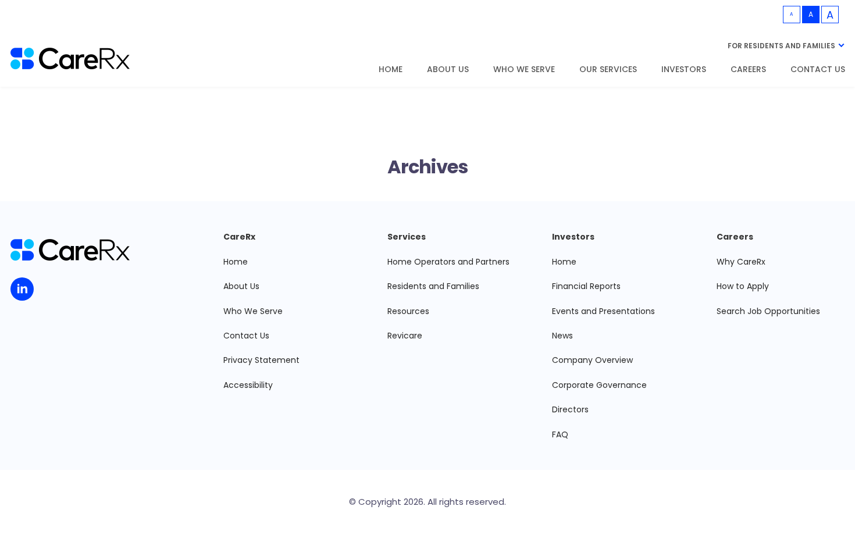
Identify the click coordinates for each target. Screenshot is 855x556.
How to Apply (743, 286)
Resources (408, 311)
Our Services (608, 70)
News (562, 335)
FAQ (560, 434)
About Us (448, 70)
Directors (570, 409)
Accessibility (248, 385)
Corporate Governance (599, 385)
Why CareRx (741, 262)
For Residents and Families (781, 46)
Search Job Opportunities (768, 311)
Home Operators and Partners (448, 262)
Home (390, 70)
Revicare (404, 335)
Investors (683, 70)
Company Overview (592, 360)
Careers (748, 70)
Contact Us (817, 70)
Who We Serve (524, 70)
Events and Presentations (603, 311)
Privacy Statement (261, 360)
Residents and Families (433, 286)
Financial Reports (586, 286)
